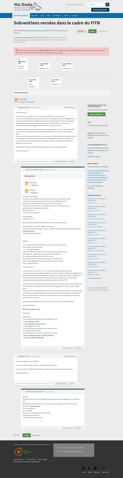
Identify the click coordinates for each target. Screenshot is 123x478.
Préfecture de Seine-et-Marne (96, 219)
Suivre (92, 31)
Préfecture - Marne (93, 259)
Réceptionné (71, 107)
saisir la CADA (58, 53)
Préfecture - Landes (93, 235)
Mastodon (97, 472)
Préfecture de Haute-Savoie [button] (34, 169)
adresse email (29, 231)
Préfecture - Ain (92, 203)
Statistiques (57, 15)
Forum (66, 15)
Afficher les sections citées (31, 309)
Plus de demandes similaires (95, 278)
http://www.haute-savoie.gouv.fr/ (35, 324)
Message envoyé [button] (23, 107)
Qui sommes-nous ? (19, 459)
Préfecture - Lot (92, 243)
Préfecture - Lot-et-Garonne (96, 250)
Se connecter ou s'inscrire (74, 4)
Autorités (34, 15)
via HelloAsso (79, 451)
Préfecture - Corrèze (94, 211)
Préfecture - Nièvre (93, 266)
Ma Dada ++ (91, 133)
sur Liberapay (69, 451)
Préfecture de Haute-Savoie (36, 30)
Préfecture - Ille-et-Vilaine (95, 227)
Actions (80, 31)
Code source (105, 472)
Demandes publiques (21, 15)
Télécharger (35, 185)
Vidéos (90, 472)
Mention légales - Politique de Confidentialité (26, 461)
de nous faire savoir (22, 40)
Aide (48, 15)
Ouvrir (23, 102)
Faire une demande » (100, 10)
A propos (74, 15)
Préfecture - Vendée (93, 274)
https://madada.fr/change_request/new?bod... (39, 335)
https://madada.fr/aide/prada (34, 337)
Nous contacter (31, 459)
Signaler (71, 161)
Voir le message (30, 102)
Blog (42, 15)
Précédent (91, 156)
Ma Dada (28, 6)
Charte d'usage (42, 459)
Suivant (97, 156)
